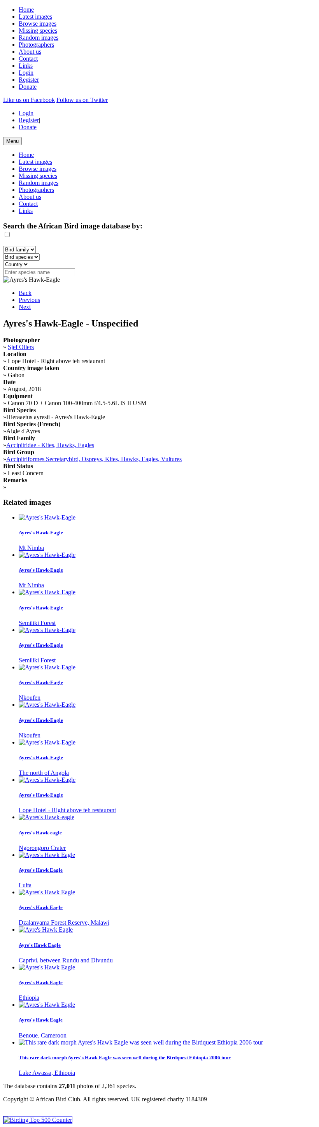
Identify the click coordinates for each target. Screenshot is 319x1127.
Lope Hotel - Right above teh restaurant (67, 810)
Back (25, 293)
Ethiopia (29, 997)
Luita (25, 885)
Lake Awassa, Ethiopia (47, 1072)
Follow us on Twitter (82, 100)
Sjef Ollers (21, 347)
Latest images (35, 16)
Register (29, 79)
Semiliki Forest (37, 623)
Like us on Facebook (29, 100)
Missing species (38, 30)
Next (25, 307)
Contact (28, 58)
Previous (29, 300)
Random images (38, 37)
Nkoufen (29, 697)
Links (26, 65)
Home (26, 9)
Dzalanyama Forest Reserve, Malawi (64, 922)
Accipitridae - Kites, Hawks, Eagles (50, 445)
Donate (28, 86)
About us (30, 51)
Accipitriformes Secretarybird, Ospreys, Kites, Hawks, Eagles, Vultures (94, 459)
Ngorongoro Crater (42, 847)
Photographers (36, 44)
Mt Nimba (31, 547)
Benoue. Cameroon (43, 1035)
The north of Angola (44, 772)
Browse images (37, 23)
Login (26, 72)
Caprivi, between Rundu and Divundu (66, 960)
